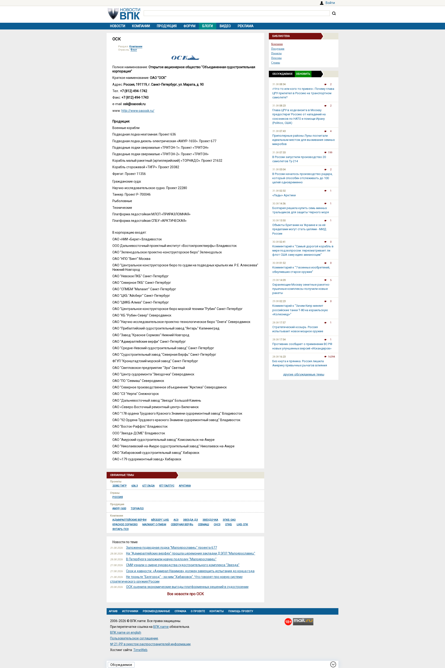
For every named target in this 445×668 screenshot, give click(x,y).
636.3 (134, 485)
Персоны (276, 58)
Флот (133, 49)
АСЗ (176, 519)
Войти (330, 3)
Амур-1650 (119, 508)
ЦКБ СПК (242, 524)
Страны (275, 62)
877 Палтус (166, 485)
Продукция (167, 26)
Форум (189, 26)
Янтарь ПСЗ (120, 529)
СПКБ (228, 524)
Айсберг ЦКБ (160, 519)
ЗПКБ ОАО (229, 519)
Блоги (207, 26)
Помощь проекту (240, 611)
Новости (117, 26)
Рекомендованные (156, 611)
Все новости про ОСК (185, 594)
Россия (117, 497)
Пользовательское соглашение (134, 638)
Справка (180, 611)
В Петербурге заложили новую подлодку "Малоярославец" (171, 559)
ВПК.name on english (125, 632)
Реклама (246, 26)
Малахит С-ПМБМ (154, 524)
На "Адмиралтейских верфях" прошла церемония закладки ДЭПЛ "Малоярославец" (190, 553)
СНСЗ (217, 524)
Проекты (276, 53)
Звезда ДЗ (190, 519)
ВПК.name (161, 627)
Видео (225, 26)
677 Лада (148, 485)
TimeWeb (140, 650)
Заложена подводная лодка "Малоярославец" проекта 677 (171, 547)
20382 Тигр (119, 485)
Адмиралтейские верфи (129, 519)
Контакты (217, 611)
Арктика (185, 485)
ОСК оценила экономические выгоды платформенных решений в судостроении (187, 587)
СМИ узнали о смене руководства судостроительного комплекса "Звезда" (182, 565)
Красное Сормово (125, 524)
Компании (141, 26)
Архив (113, 611)
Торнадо (137, 508)
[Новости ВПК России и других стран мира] (124, 18)
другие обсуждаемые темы (303, 374)
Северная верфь (182, 524)
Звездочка (210, 519)
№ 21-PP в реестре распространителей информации (150, 644)
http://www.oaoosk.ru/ (137, 111)
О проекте (198, 611)
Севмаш (203, 524)
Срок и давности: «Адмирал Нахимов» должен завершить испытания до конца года (190, 571)
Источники (130, 611)
